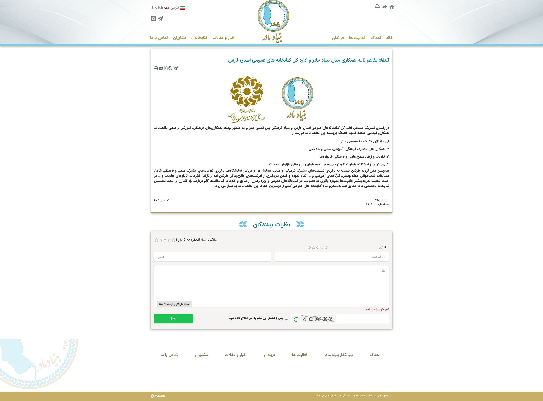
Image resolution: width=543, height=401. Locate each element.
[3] (318, 248)
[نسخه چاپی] (377, 6)
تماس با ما (169, 355)
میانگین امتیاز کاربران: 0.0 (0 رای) (197, 240)
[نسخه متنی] (156, 68)
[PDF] (166, 68)
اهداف (375, 355)
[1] (309, 248)
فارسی (175, 7)
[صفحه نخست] (392, 7)
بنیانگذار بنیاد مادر (339, 355)
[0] (156, 240)
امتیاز (382, 247)
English (157, 7)
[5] (326, 248)
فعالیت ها (300, 355)
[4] (322, 248)
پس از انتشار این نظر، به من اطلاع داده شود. (256, 318)
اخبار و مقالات (236, 355)
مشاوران (201, 355)
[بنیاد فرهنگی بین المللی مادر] (271, 22)
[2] (313, 248)
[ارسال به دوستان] (385, 6)
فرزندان (269, 355)
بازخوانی (296, 318)
